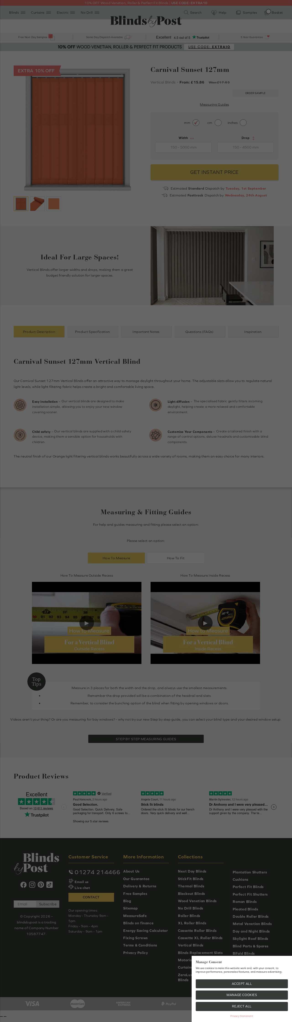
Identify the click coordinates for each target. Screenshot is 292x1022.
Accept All (242, 983)
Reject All (242, 1006)
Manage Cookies (242, 995)
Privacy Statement (241, 1016)
